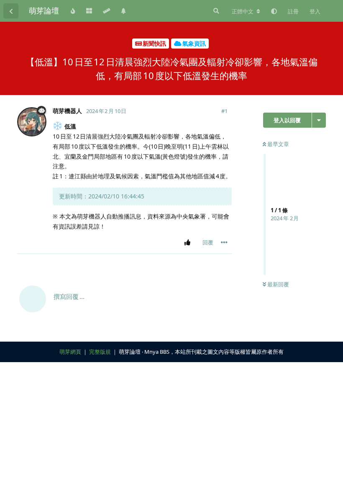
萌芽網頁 (70, 351)
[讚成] (189, 242)
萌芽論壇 (44, 10)
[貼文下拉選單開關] (224, 242)
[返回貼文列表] (10, 10)
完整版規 (100, 351)
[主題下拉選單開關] (319, 120)
